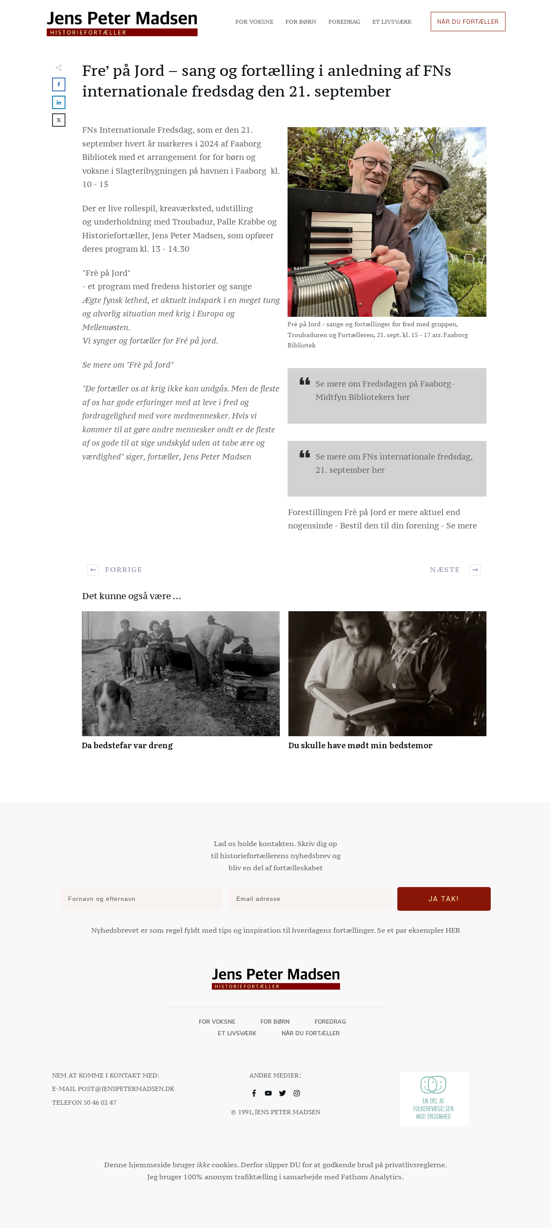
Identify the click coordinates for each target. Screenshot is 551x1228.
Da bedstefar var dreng (181, 685)
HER (453, 930)
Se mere (461, 525)
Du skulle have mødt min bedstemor (387, 685)
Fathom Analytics (371, 1176)
